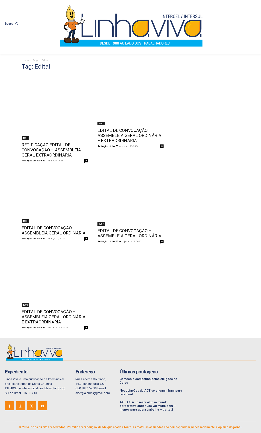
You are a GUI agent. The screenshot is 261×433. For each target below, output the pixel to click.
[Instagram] (20, 405)
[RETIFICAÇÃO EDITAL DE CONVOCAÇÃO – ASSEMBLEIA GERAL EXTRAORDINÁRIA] (55, 107)
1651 (25, 138)
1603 (101, 123)
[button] (12, 23)
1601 (25, 221)
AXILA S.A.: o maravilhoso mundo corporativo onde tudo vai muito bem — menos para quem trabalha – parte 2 (148, 405)
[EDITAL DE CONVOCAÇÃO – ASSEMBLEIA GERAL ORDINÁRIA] (130, 198)
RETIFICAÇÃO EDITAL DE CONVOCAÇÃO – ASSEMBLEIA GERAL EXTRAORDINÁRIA (51, 150)
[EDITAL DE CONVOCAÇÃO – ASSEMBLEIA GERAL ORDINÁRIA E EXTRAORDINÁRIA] (130, 99)
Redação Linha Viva (33, 160)
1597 (101, 223)
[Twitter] (31, 405)
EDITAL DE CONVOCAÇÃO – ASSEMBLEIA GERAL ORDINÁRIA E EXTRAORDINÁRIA (129, 135)
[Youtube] (42, 405)
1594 (25, 304)
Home (25, 60)
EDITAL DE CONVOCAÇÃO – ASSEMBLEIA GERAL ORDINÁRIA (129, 233)
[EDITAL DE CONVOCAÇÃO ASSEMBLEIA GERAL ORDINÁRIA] (55, 197)
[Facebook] (9, 405)
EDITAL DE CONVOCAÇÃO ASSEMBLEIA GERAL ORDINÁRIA (53, 230)
